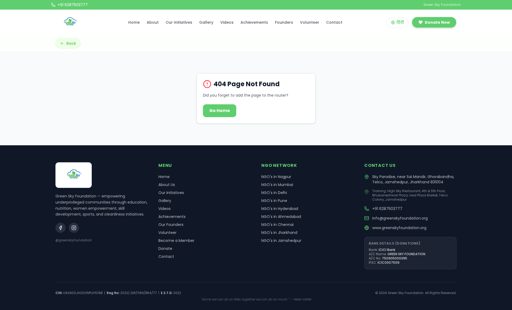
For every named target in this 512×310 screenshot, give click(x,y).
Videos (227, 22)
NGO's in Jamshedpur (281, 240)
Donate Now (437, 22)
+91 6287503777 (387, 208)
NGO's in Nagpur (276, 176)
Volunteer (309, 22)
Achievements (254, 22)
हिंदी (400, 22)
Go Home (219, 111)
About (153, 22)
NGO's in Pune (274, 200)
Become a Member (176, 240)
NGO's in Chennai (277, 224)
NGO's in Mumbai (277, 184)
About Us (166, 184)
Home (134, 22)
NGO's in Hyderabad (279, 208)
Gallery (206, 22)
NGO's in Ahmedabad (281, 216)
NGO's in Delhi (274, 192)
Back (71, 43)
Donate (165, 248)
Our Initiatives (179, 22)
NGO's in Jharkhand (279, 232)
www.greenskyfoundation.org (399, 227)
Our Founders (170, 224)
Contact (334, 22)
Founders (284, 22)
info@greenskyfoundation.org (400, 218)
